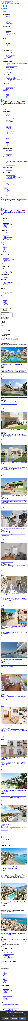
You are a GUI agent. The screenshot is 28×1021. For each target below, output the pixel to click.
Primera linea (8, 29)
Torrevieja (8, 16)
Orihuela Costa (9, 18)
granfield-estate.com (8, 958)
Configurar (14, 1018)
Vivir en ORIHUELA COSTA (9, 1009)
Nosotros (5, 90)
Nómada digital (9, 72)
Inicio (2, 214)
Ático (7, 46)
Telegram (17, 3)
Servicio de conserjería (10, 87)
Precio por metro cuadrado (11, 66)
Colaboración (3, 2)
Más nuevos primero (5, 343)
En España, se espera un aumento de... (11, 1008)
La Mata (7, 17)
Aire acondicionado (10, 35)
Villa (7, 45)
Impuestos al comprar (10, 67)
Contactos (8, 92)
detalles (2, 378)
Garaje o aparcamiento (10, 33)
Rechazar (5, 1018)
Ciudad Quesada (9, 23)
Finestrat (5, 998)
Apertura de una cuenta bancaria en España (15, 79)
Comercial (5, 980)
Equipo (7, 94)
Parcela (7, 47)
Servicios (5, 58)
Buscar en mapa (9, 56)
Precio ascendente (4, 344)
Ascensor (8, 34)
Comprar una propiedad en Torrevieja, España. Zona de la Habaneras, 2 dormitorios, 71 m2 (12, 725)
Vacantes (8, 2)
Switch (14, 1)
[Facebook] (3, 964)
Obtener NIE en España (11, 78)
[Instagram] (3, 963)
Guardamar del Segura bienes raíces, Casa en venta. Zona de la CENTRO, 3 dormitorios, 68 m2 (13, 758)
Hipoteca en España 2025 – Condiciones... (12, 1010)
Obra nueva (8, 57)
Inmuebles (5, 11)
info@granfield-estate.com (9, 957)
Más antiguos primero (5, 345)
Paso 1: (7, 85)
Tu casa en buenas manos (11, 80)
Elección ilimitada (9, 88)
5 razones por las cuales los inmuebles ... (11, 1004)
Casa (4, 978)
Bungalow (8, 43)
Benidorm (8, 22)
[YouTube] (3, 966)
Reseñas (7, 95)
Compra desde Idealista (10, 77)
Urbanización (8, 31)
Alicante (7, 21)
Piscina (7, 32)
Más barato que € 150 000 (11, 55)
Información (5, 89)
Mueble (3, 326)
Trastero (3, 322)
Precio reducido (9, 52)
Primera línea (4, 335)
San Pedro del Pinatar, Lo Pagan (9, 994)
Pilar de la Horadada (7, 993)
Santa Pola (5, 997)
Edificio (4, 977)
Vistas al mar (8, 28)
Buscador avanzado (5, 318)
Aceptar (22, 1018)
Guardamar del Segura (10, 20)
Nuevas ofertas (9, 54)
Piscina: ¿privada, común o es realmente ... (12, 1006)
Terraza (3, 321)
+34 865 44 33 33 (5, 307)
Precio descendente (13, 344)
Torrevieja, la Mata (7, 987)
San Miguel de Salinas (7, 996)
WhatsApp (12, 3)
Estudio (7, 40)
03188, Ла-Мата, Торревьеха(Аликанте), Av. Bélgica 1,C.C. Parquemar (9, 954)
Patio (3, 333)
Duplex (7, 44)
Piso (6, 41)
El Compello (5, 999)
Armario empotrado (6, 330)
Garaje (4, 981)
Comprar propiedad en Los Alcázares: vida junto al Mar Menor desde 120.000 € (14, 867)
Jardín (3, 325)
